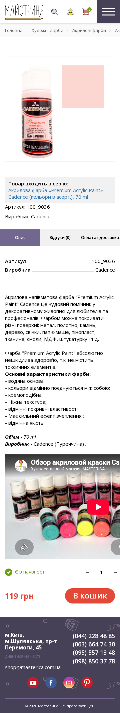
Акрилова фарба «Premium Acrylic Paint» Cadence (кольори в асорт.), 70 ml (55, 193)
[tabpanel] (60, 109)
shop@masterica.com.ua (33, 667)
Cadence (41, 216)
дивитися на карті (22, 656)
